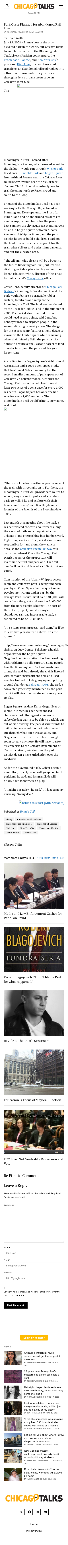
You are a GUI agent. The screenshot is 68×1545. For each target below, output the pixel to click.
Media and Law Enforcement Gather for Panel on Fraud (33, 915)
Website (8, 1272)
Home (34, 1524)
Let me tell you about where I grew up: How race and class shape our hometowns (44, 1438)
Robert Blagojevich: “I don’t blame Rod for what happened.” (32, 979)
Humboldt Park (28, 173)
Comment (9, 1204)
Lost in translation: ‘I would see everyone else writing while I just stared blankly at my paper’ (42, 1406)
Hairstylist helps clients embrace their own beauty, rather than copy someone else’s (43, 1390)
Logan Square (54, 173)
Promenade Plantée (17, 60)
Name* (7, 1247)
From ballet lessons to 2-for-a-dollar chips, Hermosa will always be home (43, 1472)
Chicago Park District (47, 823)
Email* (7, 1260)
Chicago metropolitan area (19, 823)
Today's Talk (27, 811)
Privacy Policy (34, 1530)
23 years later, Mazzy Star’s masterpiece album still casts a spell (41, 1374)
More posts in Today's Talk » (50, 857)
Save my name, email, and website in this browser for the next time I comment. (32, 1293)
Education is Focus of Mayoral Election (32, 1100)
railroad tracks (38, 684)
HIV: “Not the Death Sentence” (27, 1040)
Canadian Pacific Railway (36, 549)
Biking (9, 819)
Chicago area (35, 278)
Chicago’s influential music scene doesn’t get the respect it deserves (42, 1356)
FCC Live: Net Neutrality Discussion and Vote (33, 1161)
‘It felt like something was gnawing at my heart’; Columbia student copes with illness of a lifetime (43, 1422)
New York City (46, 60)
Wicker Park (55, 169)
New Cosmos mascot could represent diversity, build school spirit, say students (41, 1454)
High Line (23, 64)
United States (12, 832)
